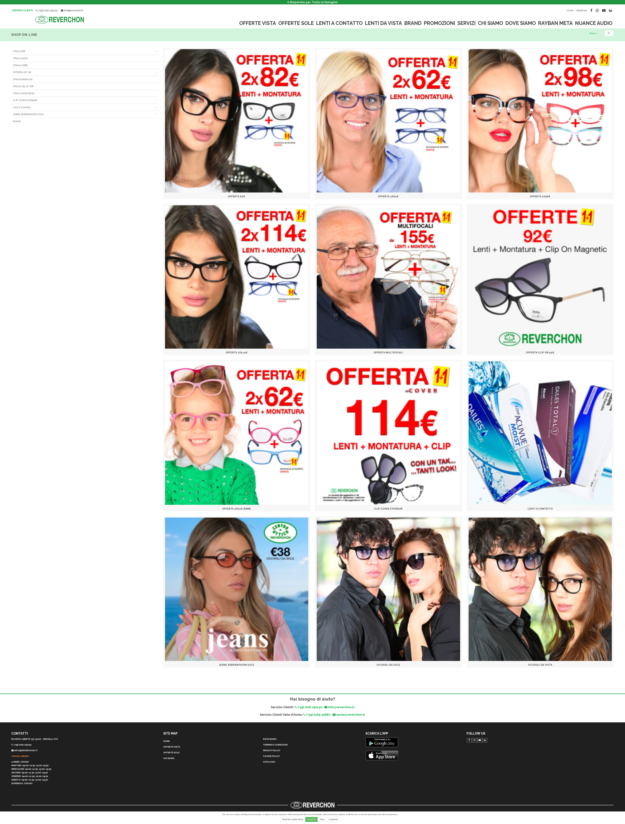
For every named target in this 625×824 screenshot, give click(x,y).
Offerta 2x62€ (20, 58)
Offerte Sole (296, 23)
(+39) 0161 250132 (48, 10)
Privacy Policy (271, 750)
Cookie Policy (271, 756)
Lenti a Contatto (22, 107)
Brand (413, 23)
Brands (17, 121)
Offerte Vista (257, 23)
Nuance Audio (593, 23)
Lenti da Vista (383, 23)
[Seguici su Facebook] (591, 10)
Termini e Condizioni (275, 745)
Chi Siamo (490, 23)
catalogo (269, 762)
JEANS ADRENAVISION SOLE (28, 114)
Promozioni (439, 23)
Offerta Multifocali (22, 79)
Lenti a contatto (339, 23)
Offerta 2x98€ (20, 65)
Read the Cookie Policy (292, 819)
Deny (322, 819)
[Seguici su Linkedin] (610, 10)
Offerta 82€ (19, 51)
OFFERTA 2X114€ (22, 72)
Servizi (466, 23)
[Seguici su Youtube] (603, 10)
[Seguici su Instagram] (597, 10)
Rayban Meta (555, 23)
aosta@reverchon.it (350, 714)
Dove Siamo (520, 23)
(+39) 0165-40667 (318, 714)
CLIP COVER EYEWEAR (25, 100)
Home (166, 741)
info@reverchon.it (73, 10)
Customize (333, 819)
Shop (592, 33)
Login (570, 10)
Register (581, 10)
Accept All (311, 819)
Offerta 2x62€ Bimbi (23, 93)
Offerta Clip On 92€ (23, 86)
